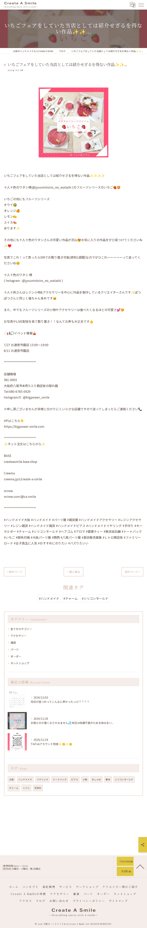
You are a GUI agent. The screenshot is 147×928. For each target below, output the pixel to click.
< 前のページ (14, 572)
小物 (85, 779)
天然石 (37, 787)
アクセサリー (18, 636)
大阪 (11, 779)
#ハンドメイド (49, 598)
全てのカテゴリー (21, 629)
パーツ (15, 649)
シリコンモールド (124, 779)
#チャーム (70, 598)
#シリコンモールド (95, 598)
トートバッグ (60, 779)
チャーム (13, 787)
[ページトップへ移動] (140, 866)
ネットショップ (20, 663)
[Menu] (141, 4)
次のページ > (132, 572)
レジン (26, 787)
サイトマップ (118, 901)
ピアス (74, 779)
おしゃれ (96, 779)
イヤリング (42, 779)
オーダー (16, 656)
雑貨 (13, 642)
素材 (108, 779)
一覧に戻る (73, 572)
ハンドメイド (25, 779)
